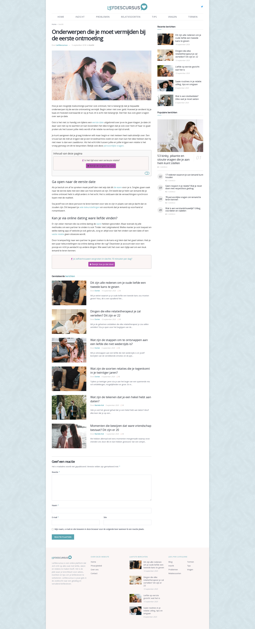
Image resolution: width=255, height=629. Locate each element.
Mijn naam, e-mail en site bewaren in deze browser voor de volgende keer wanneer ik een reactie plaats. (99, 529)
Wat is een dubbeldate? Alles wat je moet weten (187, 98)
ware (98, 223)
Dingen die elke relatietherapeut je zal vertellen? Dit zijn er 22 (115, 313)
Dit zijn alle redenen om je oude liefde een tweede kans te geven (118, 285)
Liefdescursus (62, 45)
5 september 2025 (108, 348)
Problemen (103, 16)
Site (105, 517)
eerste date (98, 122)
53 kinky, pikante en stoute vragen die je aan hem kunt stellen (173, 159)
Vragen (172, 16)
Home (61, 16)
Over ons (95, 569)
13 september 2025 (108, 319)
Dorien (97, 291)
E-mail (55, 517)
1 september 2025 (112, 434)
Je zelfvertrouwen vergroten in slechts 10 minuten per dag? (102, 258)
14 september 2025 (108, 291)
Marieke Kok (99, 405)
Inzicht (80, 16)
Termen (192, 16)
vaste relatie (58, 234)
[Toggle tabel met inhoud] (147, 173)
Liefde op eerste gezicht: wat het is (151, 596)
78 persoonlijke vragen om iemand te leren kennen (183, 198)
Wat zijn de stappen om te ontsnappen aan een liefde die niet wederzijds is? (119, 342)
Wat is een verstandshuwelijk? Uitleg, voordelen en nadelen (183, 209)
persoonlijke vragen (114, 145)
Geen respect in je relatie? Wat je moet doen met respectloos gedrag (183, 187)
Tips (154, 16)
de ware (118, 187)
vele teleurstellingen (89, 207)
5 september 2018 (79, 45)
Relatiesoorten (130, 16)
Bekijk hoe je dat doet (103, 264)
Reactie (56, 472)
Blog (170, 562)
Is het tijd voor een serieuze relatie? (102, 160)
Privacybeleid (96, 565)
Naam (55, 505)
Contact (94, 573)
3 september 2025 (112, 405)
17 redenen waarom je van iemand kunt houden (184, 176)
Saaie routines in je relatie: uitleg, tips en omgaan (188, 83)
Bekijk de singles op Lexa (102, 165)
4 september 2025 (108, 376)
